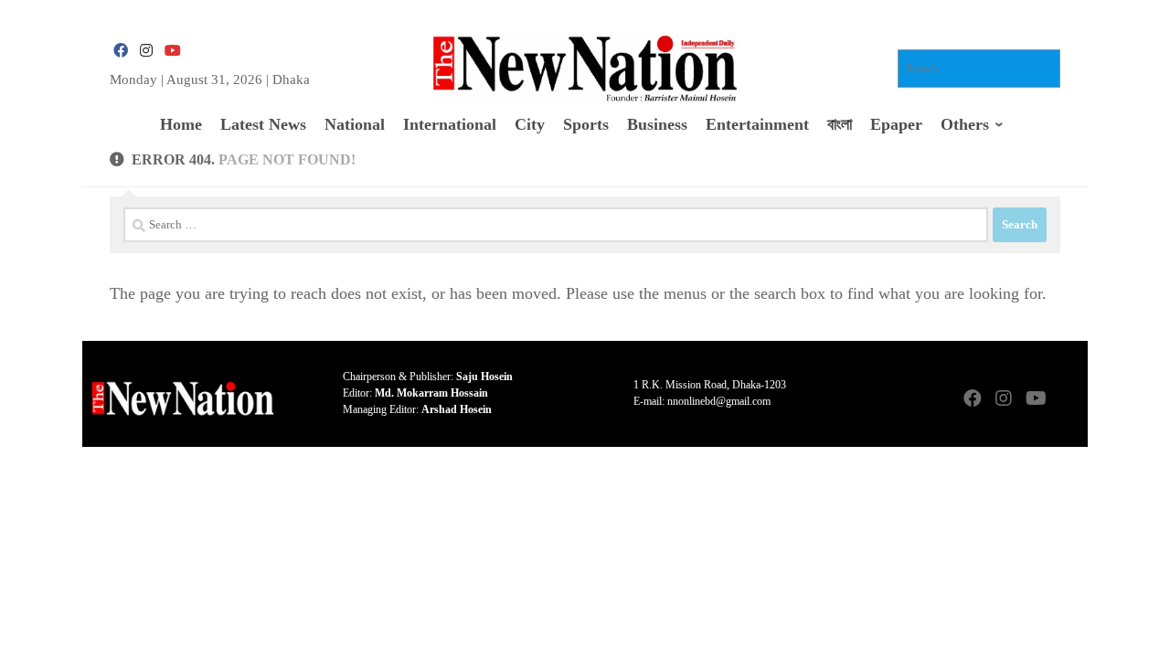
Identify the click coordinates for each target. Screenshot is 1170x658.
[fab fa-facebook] (120, 50)
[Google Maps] (1066, 400)
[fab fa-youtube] (172, 50)
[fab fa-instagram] (146, 50)
